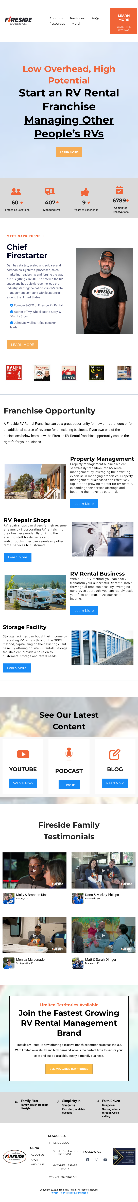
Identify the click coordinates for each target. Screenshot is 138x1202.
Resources (57, 23)
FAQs (95, 18)
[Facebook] (87, 1159)
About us (56, 18)
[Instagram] (96, 1159)
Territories (77, 18)
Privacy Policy (57, 1193)
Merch (76, 23)
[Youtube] (105, 1159)
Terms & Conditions (77, 1193)
